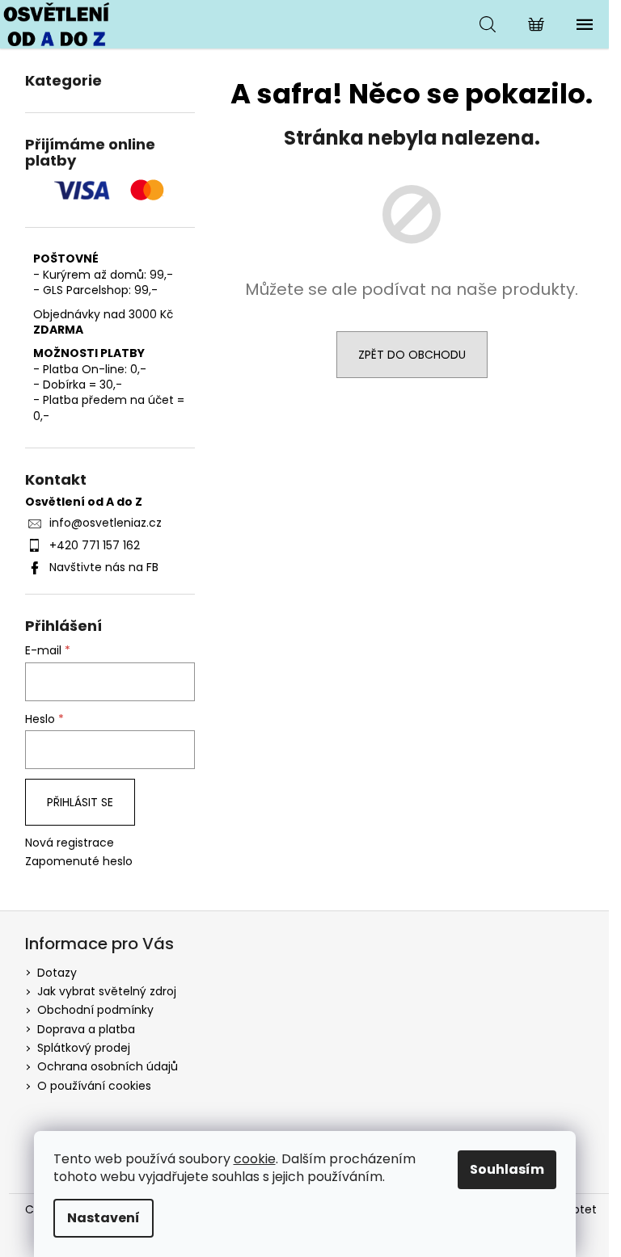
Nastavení (103, 1218)
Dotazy (57, 973)
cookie (255, 1159)
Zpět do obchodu (412, 355)
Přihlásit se (80, 802)
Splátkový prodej (83, 1048)
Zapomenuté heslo (79, 861)
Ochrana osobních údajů (107, 1066)
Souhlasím (507, 1169)
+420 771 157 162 (94, 545)
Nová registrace (69, 843)
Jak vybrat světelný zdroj (106, 991)
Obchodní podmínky (95, 1010)
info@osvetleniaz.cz (105, 523)
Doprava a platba (86, 1029)
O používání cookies (94, 1086)
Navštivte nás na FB (103, 567)
